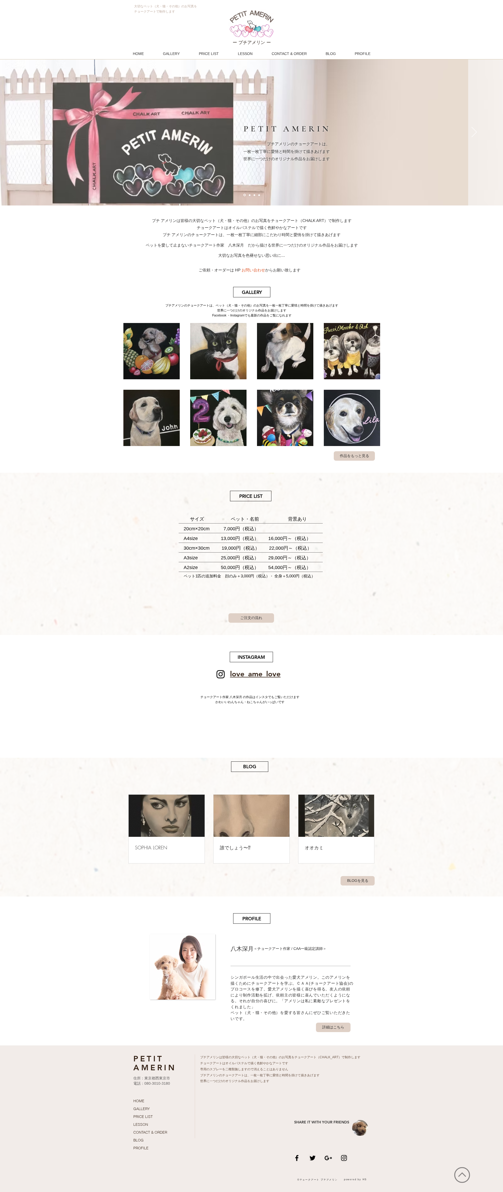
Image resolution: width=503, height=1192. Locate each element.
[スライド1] (244, 195)
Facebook (219, 315)
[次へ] (474, 132)
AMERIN (154, 1067)
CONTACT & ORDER (150, 1132)
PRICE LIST (143, 1116)
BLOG (138, 1140)
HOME (138, 1101)
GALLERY (141, 1108)
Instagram (237, 315)
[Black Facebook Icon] (297, 1158)
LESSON (140, 1124)
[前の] (28, 132)
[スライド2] (254, 195)
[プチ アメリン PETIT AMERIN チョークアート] (220, 674)
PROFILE (141, 1148)
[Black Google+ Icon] (328, 1158)
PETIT (148, 1058)
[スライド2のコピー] (249, 195)
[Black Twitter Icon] (312, 1158)
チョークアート (305, 1057)
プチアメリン (209, 1057)
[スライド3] (259, 195)
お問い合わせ (253, 270)
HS (365, 1179)
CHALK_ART (329, 1057)
